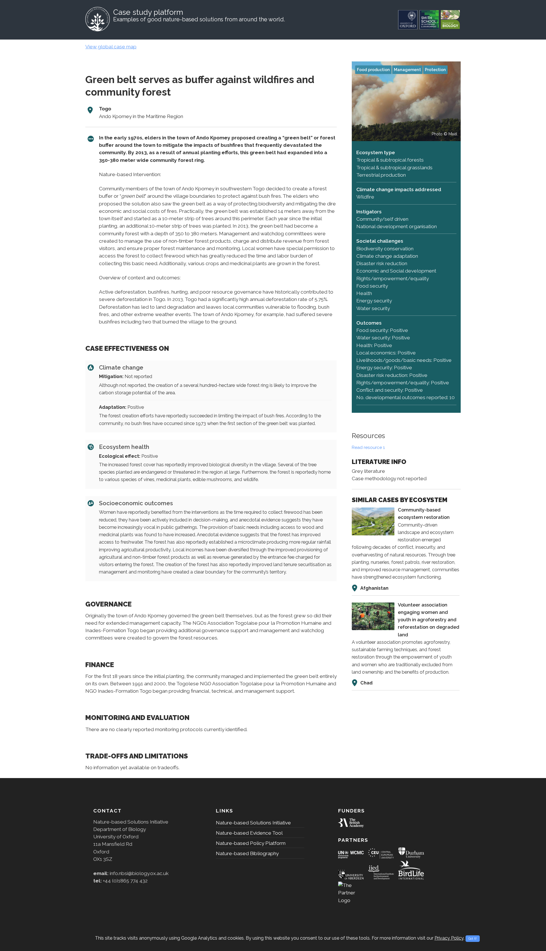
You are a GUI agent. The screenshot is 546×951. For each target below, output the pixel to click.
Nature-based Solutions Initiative (253, 823)
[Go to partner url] (351, 826)
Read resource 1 (368, 447)
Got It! (472, 938)
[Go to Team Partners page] (351, 857)
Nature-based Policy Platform (251, 843)
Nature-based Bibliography (247, 853)
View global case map (110, 46)
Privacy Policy (449, 938)
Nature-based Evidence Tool (249, 833)
